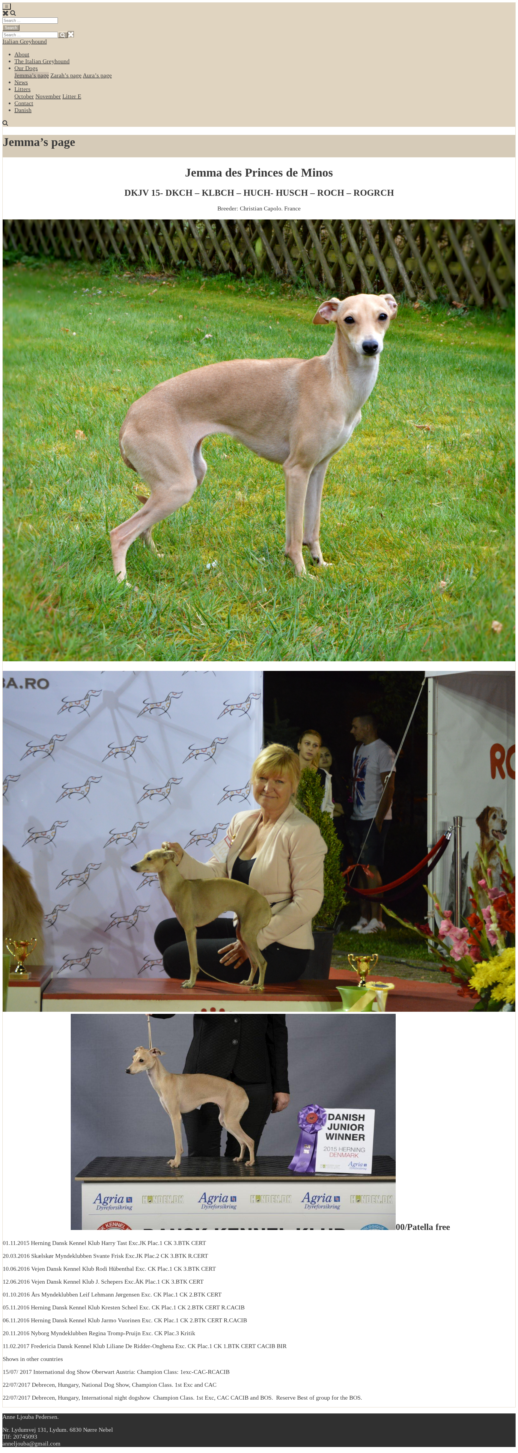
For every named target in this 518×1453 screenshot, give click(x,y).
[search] (13, 13)
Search (11, 27)
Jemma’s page (31, 75)
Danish (22, 110)
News (21, 82)
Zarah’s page (66, 75)
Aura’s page (97, 75)
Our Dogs (26, 68)
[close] (6, 13)
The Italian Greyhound (42, 61)
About (21, 54)
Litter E (71, 96)
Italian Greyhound (24, 41)
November (48, 96)
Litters (22, 89)
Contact (23, 103)
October (24, 96)
